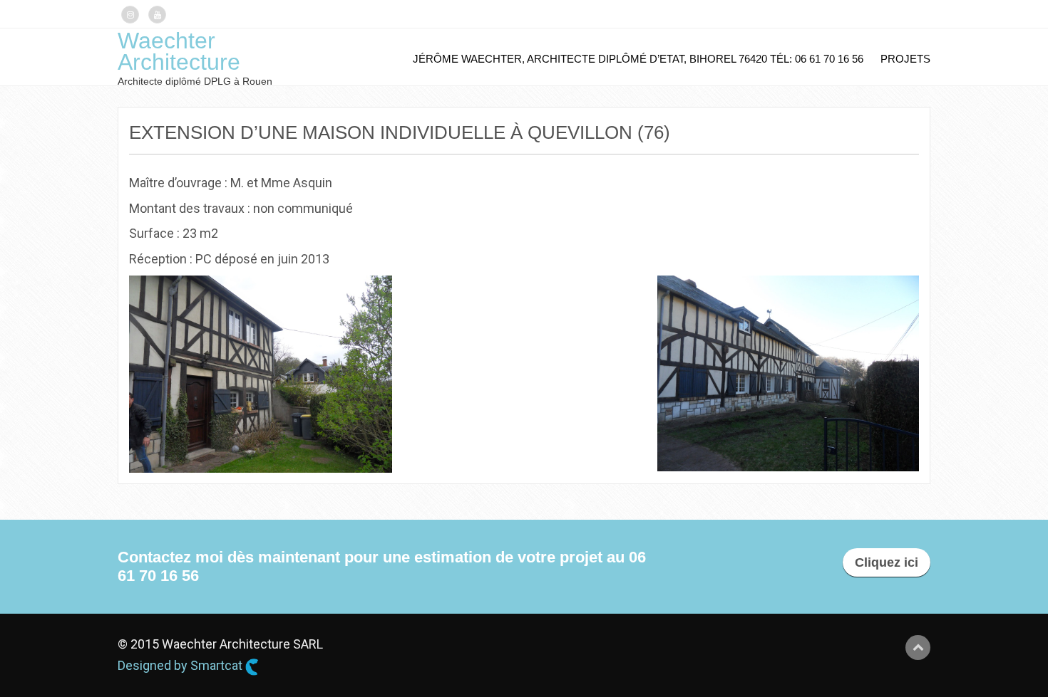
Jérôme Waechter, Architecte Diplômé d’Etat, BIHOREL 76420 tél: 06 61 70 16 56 (638, 59)
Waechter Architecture (179, 51)
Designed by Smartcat (181, 665)
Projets (905, 59)
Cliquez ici (886, 562)
